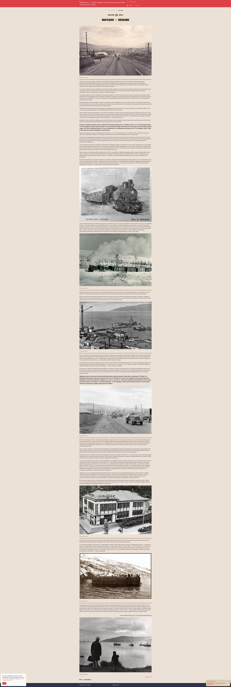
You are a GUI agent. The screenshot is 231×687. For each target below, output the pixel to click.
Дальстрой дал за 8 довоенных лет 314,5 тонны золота (216, 684)
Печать (81, 679)
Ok (4, 683)
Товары (114, 10)
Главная (109, 10)
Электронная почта (88, 679)
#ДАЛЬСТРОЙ (148, 677)
